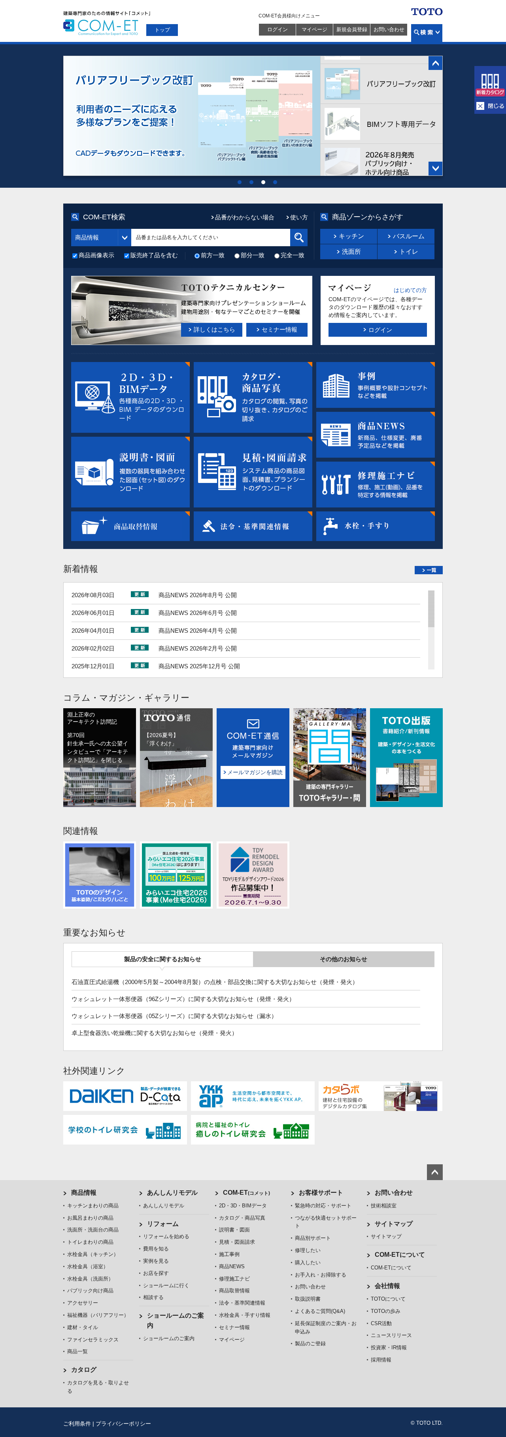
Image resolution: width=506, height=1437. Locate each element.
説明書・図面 (234, 1230)
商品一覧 (77, 1351)
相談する (153, 1297)
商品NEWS (232, 1266)
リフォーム (163, 1223)
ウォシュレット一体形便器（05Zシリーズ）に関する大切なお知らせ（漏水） (174, 1016)
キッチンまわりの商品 (93, 1206)
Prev (435, 63)
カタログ (83, 1369)
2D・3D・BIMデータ (243, 1206)
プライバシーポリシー (123, 1423)
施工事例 (229, 1254)
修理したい (308, 1250)
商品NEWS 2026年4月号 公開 (198, 630)
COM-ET (246, 1192)
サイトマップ (394, 1223)
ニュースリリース (391, 1335)
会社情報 (387, 1285)
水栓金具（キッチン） (93, 1254)
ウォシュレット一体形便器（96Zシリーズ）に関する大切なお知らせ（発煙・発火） (183, 999)
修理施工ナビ (234, 1279)
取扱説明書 (308, 1299)
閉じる (490, 106)
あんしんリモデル (172, 1192)
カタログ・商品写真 (242, 1218)
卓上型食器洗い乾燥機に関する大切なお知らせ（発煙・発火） (155, 1033)
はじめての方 (410, 290)
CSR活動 (381, 1323)
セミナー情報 (234, 1327)
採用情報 (381, 1360)
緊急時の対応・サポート (323, 1206)
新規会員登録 (351, 29)
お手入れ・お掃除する (320, 1275)
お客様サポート (321, 1192)
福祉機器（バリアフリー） (98, 1315)
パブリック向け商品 (90, 1291)
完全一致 (292, 255)
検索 (426, 33)
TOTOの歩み (385, 1311)
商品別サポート (313, 1238)
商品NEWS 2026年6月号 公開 (198, 612)
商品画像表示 (96, 255)
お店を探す (156, 1273)
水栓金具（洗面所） (90, 1279)
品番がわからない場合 (244, 217)
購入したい (308, 1262)
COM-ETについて (400, 1254)
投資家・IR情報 (389, 1347)
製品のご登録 (310, 1343)
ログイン (277, 29)
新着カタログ (490, 82)
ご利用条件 (77, 1423)
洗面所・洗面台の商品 (93, 1230)
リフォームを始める (166, 1236)
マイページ (314, 29)
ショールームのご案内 (168, 1338)
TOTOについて (388, 1299)
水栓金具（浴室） (87, 1266)
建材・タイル (82, 1327)
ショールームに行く (166, 1285)
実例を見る (156, 1261)
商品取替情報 (234, 1291)
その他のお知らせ (343, 959)
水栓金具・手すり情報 (244, 1315)
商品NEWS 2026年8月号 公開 (198, 595)
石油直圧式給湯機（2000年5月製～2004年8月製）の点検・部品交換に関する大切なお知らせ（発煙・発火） (215, 982)
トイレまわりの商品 (90, 1242)
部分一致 (252, 255)
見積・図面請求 (237, 1242)
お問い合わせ (389, 29)
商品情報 (83, 1192)
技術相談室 (383, 1206)
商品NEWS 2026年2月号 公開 (198, 648)
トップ (162, 30)
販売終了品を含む (154, 255)
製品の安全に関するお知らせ (162, 959)
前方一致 (213, 255)
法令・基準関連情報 (242, 1303)
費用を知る (156, 1249)
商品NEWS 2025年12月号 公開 (199, 666)
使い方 (299, 217)
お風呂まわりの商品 (90, 1218)
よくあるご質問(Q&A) (320, 1311)
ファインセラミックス (93, 1340)
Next (435, 168)
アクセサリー (82, 1303)
